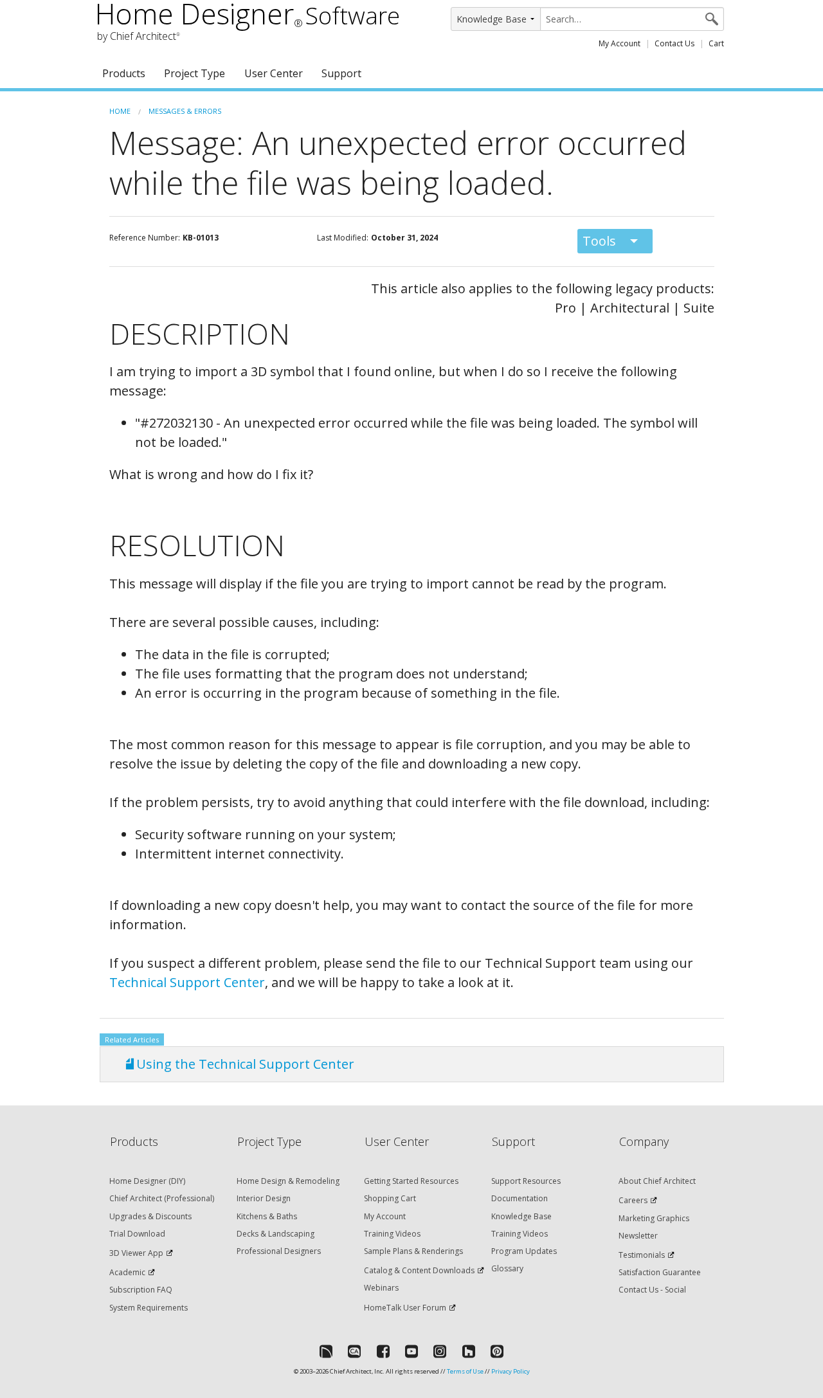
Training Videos (392, 1233)
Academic (127, 1272)
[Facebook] (383, 1351)
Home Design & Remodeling (288, 1181)
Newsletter (638, 1235)
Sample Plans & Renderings (413, 1251)
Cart (716, 43)
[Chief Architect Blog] (354, 1351)
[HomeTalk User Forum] (326, 1351)
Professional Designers (279, 1251)
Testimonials (642, 1254)
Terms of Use (465, 1371)
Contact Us (674, 43)
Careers (633, 1200)
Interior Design (264, 1198)
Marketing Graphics (654, 1218)
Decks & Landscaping (275, 1233)
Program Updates (524, 1251)
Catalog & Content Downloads (419, 1270)
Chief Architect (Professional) (161, 1198)
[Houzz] (468, 1351)
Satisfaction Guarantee (660, 1272)
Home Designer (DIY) (147, 1181)
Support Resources (526, 1181)
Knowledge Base (521, 1216)
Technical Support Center (187, 982)
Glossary (507, 1268)
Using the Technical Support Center (245, 1064)
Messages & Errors (185, 111)
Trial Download (137, 1233)
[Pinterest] (497, 1351)
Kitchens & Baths (267, 1216)
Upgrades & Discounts (150, 1216)
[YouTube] (411, 1351)
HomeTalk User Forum (405, 1307)
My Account (619, 43)
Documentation (519, 1198)
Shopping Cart (390, 1198)
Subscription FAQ (140, 1289)
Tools (599, 241)
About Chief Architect (657, 1181)
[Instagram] (439, 1351)
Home (120, 111)
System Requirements (148, 1307)
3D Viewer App (136, 1253)
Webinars (381, 1287)
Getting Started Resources (411, 1181)
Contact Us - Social (652, 1289)
